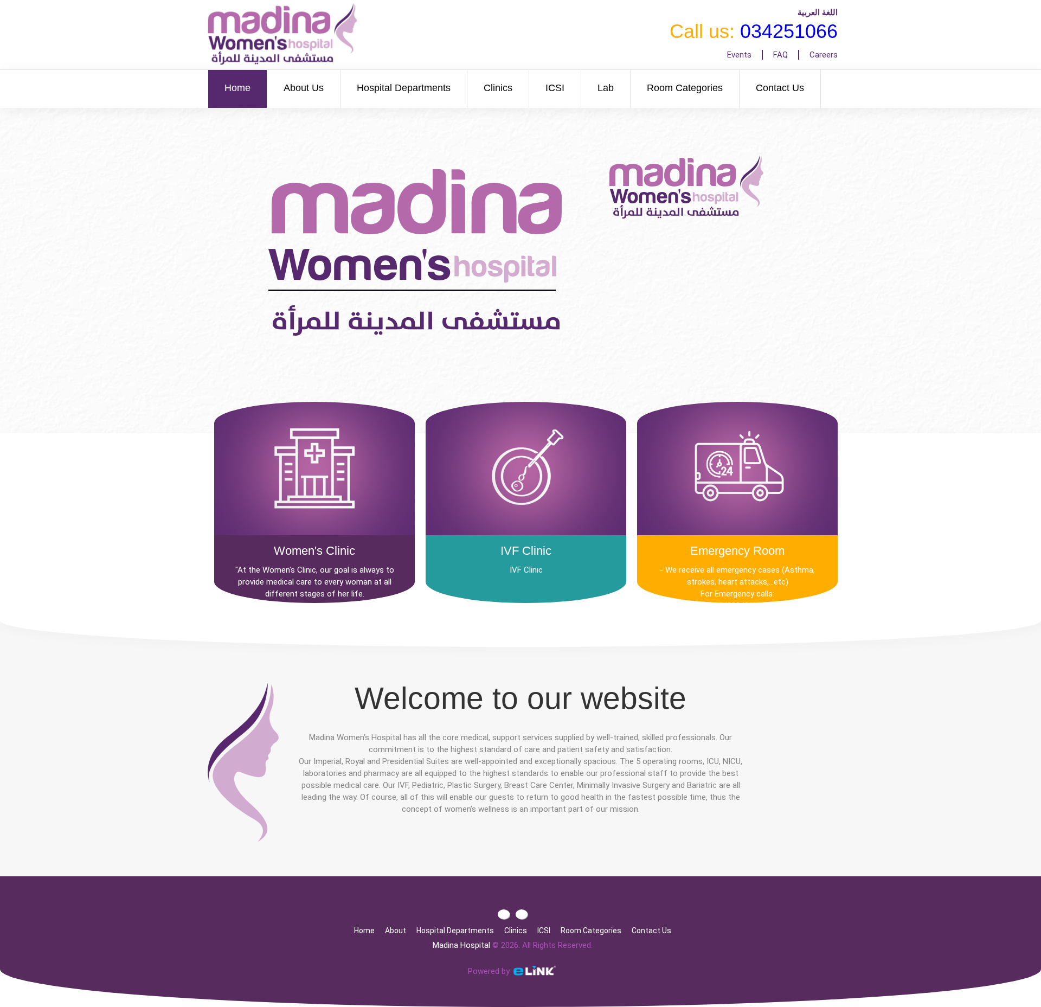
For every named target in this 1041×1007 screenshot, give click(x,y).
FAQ (780, 55)
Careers (823, 55)
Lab (605, 87)
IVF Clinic (525, 550)
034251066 (789, 31)
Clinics (498, 87)
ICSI (554, 87)
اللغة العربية (818, 12)
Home (237, 87)
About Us (304, 87)
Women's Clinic (314, 550)
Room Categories (685, 87)
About (395, 930)
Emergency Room (737, 550)
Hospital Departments (404, 87)
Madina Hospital (461, 945)
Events (739, 55)
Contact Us (780, 87)
